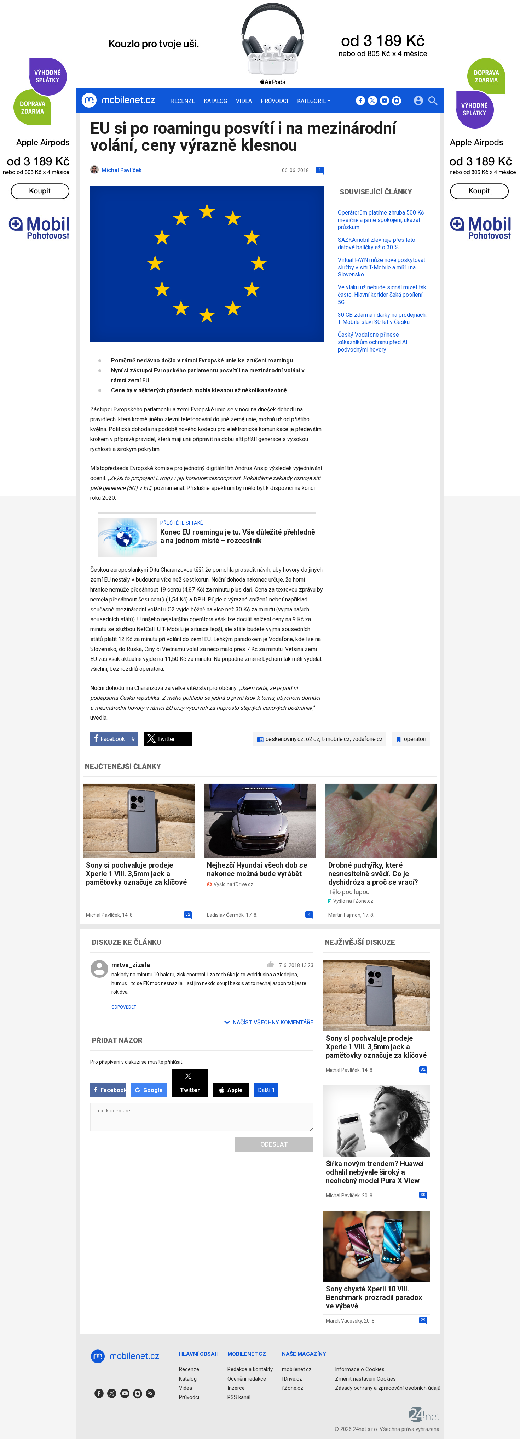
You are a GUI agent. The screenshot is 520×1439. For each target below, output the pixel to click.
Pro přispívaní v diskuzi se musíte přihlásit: (136, 1062)
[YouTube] (384, 101)
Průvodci (274, 101)
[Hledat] (433, 102)
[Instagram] (396, 101)
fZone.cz (292, 1388)
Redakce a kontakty (250, 1369)
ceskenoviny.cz (285, 739)
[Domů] (118, 100)
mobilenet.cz (297, 1369)
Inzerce (236, 1388)
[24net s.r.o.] (424, 1419)
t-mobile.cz (336, 739)
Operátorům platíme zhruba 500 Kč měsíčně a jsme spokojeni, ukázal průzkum (381, 220)
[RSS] (150, 1395)
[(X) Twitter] (372, 101)
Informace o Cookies (360, 1369)
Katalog (215, 101)
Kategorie (311, 101)
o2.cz (312, 739)
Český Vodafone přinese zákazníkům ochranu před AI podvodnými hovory (373, 342)
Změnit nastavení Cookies (365, 1379)
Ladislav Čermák (225, 915)
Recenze (183, 101)
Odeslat (274, 1144)
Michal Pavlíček (103, 915)
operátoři (415, 739)
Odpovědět (123, 1007)
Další (266, 1090)
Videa (244, 101)
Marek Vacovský (344, 1321)
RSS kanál (238, 1397)
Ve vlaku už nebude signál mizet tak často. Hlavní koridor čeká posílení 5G (382, 294)
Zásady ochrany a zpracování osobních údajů (387, 1388)
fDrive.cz (292, 1379)
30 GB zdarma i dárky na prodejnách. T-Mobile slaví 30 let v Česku (382, 318)
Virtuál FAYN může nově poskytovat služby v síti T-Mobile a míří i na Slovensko (381, 267)
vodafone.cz (367, 739)
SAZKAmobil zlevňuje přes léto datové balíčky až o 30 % (376, 243)
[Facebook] (360, 101)
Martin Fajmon (344, 915)
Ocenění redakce (246, 1379)
